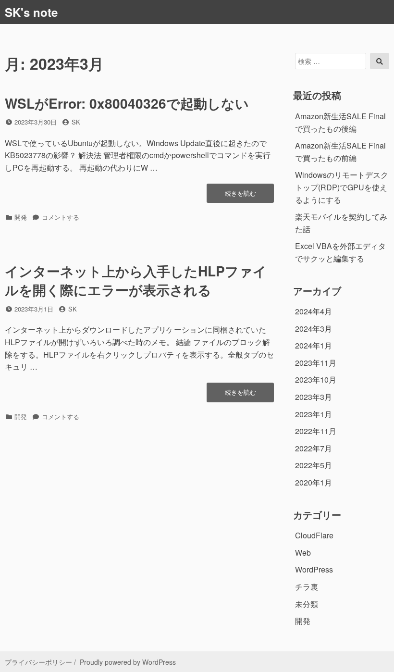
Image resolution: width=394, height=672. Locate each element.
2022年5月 (313, 465)
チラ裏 (306, 586)
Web (303, 552)
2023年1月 (313, 414)
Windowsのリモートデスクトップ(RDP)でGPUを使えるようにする (341, 187)
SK (76, 121)
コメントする (60, 217)
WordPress (314, 569)
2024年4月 (313, 311)
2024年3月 (313, 328)
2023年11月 (315, 362)
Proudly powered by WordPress (128, 662)
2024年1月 (313, 345)
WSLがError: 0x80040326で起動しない (127, 103)
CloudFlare (314, 535)
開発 (20, 217)
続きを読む (241, 195)
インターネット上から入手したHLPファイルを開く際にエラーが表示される (136, 280)
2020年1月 (313, 482)
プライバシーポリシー (38, 662)
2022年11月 (315, 430)
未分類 (306, 604)
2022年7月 (313, 448)
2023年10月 (315, 379)
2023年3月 (313, 396)
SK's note (31, 12)
